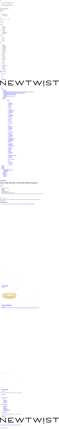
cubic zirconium (5, 51)
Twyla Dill (10, 157)
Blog (4, 399)
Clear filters (1, 10)
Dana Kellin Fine (11, 115)
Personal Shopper (5, 409)
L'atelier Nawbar (11, 132)
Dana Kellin (10, 114)
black (3, 37)
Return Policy (5, 408)
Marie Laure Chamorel (12, 139)
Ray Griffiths (10, 143)
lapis (3, 57)
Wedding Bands (5, 33)
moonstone (4, 58)
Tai (9, 154)
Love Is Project (11, 135)
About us (4, 402)
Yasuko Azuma (11, 162)
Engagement (4, 32)
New (2, 88)
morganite (4, 59)
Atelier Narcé (10, 106)
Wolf (9, 160)
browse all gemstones (3, 71)
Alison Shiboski (11, 103)
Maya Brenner (11, 140)
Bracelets (4, 28)
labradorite (4, 56)
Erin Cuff (10, 119)
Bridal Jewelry (5, 171)
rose (3, 39)
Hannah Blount (11, 123)
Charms (4, 29)
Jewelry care (5, 400)
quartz (3, 63)
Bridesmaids (5, 172)
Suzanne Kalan (11, 152)
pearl (3, 61)
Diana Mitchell (11, 116)
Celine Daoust (11, 112)
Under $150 (5, 95)
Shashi (9, 149)
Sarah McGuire (11, 147)
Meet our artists (5, 401)
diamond (4, 52)
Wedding (3, 168)
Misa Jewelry (10, 141)
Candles (4, 174)
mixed (3, 38)
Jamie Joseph (10, 126)
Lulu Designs (10, 136)
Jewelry (3, 89)
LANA (10, 133)
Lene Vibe (10, 134)
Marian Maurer (11, 138)
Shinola (10, 150)
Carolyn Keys (10, 110)
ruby (3, 64)
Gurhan (10, 121)
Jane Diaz (10, 127)
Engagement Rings (6, 169)
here (13, 192)
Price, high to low (5, 15)
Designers (3, 98)
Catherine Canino (11, 111)
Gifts (3, 31)
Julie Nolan (10, 129)
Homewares (5, 175)
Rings (3, 26)
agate (3, 44)
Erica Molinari (11, 118)
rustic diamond (5, 65)
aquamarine (4, 46)
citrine (3, 50)
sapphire (4, 66)
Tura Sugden (10, 156)
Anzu (9, 105)
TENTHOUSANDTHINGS (13, 155)
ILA (9, 124)
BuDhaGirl (10, 108)
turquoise (4, 69)
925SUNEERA (11, 164)
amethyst (4, 45)
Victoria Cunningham (12, 159)
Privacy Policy (5, 410)
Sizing (4, 407)
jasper (3, 55)
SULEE (10, 151)
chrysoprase (4, 49)
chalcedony (4, 48)
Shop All (4, 90)
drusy (3, 53)
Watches (4, 30)
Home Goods (3, 173)
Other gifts (4, 176)
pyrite (3, 62)
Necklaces (3, 166)
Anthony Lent (10, 104)
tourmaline (4, 68)
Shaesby (10, 148)
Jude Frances (10, 128)
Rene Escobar (10, 144)
